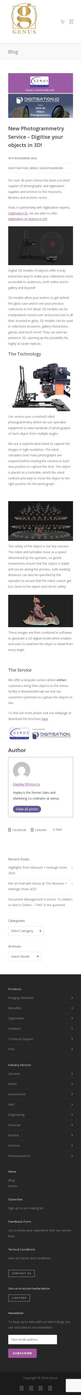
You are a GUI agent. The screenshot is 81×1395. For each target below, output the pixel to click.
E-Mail (57, 829)
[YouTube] (59, 1388)
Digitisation (18, 168)
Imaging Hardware (21, 998)
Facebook (18, 830)
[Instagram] (31, 1388)
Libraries (14, 1074)
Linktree (19, 1297)
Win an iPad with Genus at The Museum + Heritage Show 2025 (37, 886)
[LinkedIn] (40, 1388)
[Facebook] (21, 1388)
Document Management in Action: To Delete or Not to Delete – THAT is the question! (39, 902)
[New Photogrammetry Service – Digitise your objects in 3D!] (40, 95)
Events (12, 1186)
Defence (14, 1145)
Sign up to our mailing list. (26, 1208)
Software (14, 1029)
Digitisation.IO (18, 213)
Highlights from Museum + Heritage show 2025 (37, 870)
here (45, 719)
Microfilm (14, 1008)
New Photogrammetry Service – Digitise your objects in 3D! (36, 136)
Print (11, 1049)
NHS (11, 1104)
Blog (11, 1180)
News (34, 168)
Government (17, 1094)
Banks (12, 1084)
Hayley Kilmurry (26, 784)
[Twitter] (50, 1388)
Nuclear (13, 1135)
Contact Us (21, 1273)
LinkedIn (40, 830)
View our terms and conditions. (29, 1258)
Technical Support (20, 1039)
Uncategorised (51, 168)
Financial (14, 1125)
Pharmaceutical (19, 1156)
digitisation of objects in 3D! (27, 219)
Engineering (16, 1115)
